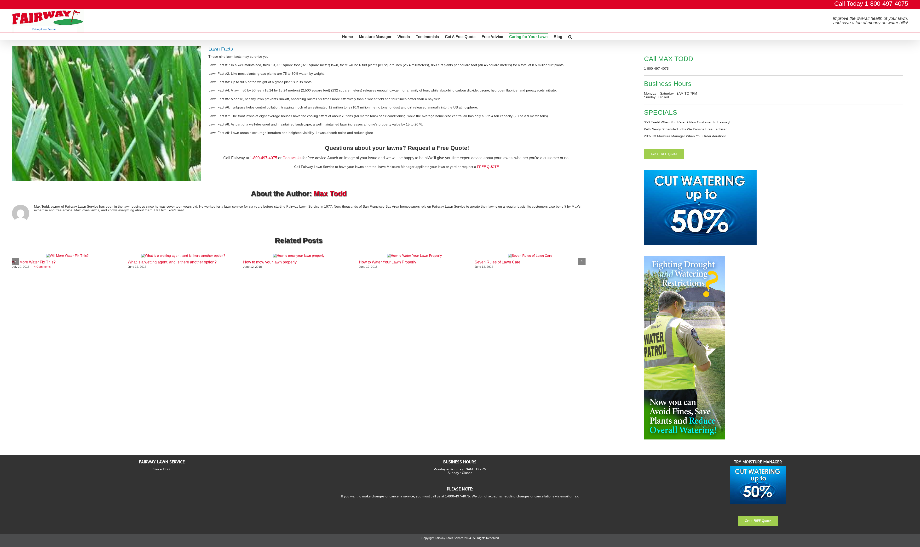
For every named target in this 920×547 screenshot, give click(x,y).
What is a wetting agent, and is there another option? (172, 262)
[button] (570, 36)
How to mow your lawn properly (270, 262)
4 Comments (42, 266)
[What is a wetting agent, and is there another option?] (183, 255)
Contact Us (291, 158)
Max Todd (330, 193)
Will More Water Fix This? (34, 262)
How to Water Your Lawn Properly (387, 262)
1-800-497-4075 (263, 158)
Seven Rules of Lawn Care (497, 262)
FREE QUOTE (488, 167)
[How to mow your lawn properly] (298, 255)
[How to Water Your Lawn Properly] (414, 255)
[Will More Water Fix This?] (67, 255)
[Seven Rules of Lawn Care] (530, 255)
